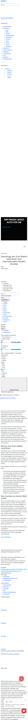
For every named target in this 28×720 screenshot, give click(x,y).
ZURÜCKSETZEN (14, 390)
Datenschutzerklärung (9, 592)
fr (4, 1)
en (3, 1)
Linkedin (3, 649)
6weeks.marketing (14, 654)
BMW (7, 32)
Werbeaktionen (7, 59)
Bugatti (5, 302)
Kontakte (5, 51)
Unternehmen (7, 26)
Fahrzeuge (6, 28)
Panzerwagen (7, 53)
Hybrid (4, 360)
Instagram (4, 610)
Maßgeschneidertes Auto (10, 578)
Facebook (3, 623)
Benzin (4, 357)
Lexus (7, 41)
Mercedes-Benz (10, 35)
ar (5, 1)
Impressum (6, 594)
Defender (6, 330)
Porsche (8, 39)
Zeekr (4, 305)
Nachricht (6, 48)
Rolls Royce (6, 320)
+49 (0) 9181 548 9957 (17, 569)
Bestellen (5, 57)
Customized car (7, 50)
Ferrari (7, 44)
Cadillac (5, 303)
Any (2, 328)
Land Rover (9, 37)
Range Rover (6, 332)
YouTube (3, 636)
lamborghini (6, 312)
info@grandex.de (6, 569)
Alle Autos (8, 46)
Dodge (7, 33)
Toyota (7, 42)
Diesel (4, 358)
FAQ (4, 55)
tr (6, 1)
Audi (7, 30)
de (1, 1)
